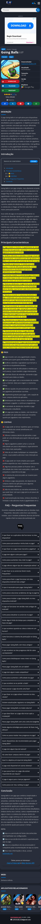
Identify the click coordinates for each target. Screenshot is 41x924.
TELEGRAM (12, 86)
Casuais (14, 49)
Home (9, 49)
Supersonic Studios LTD (28, 64)
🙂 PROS (9, 173)
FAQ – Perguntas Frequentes (14, 179)
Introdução (8, 168)
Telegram (28, 103)
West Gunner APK (28, 863)
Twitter (12, 103)
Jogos (11, 57)
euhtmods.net (8, 853)
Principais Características (12, 171)
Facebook (5, 103)
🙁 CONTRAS (11, 176)
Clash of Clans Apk (13, 863)
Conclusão (8, 181)
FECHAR (33, 161)
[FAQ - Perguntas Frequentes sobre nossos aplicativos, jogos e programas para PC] (20, 530)
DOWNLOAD (12, 81)
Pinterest (20, 103)
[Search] (38, 10)
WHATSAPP (12, 90)
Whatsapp (36, 103)
